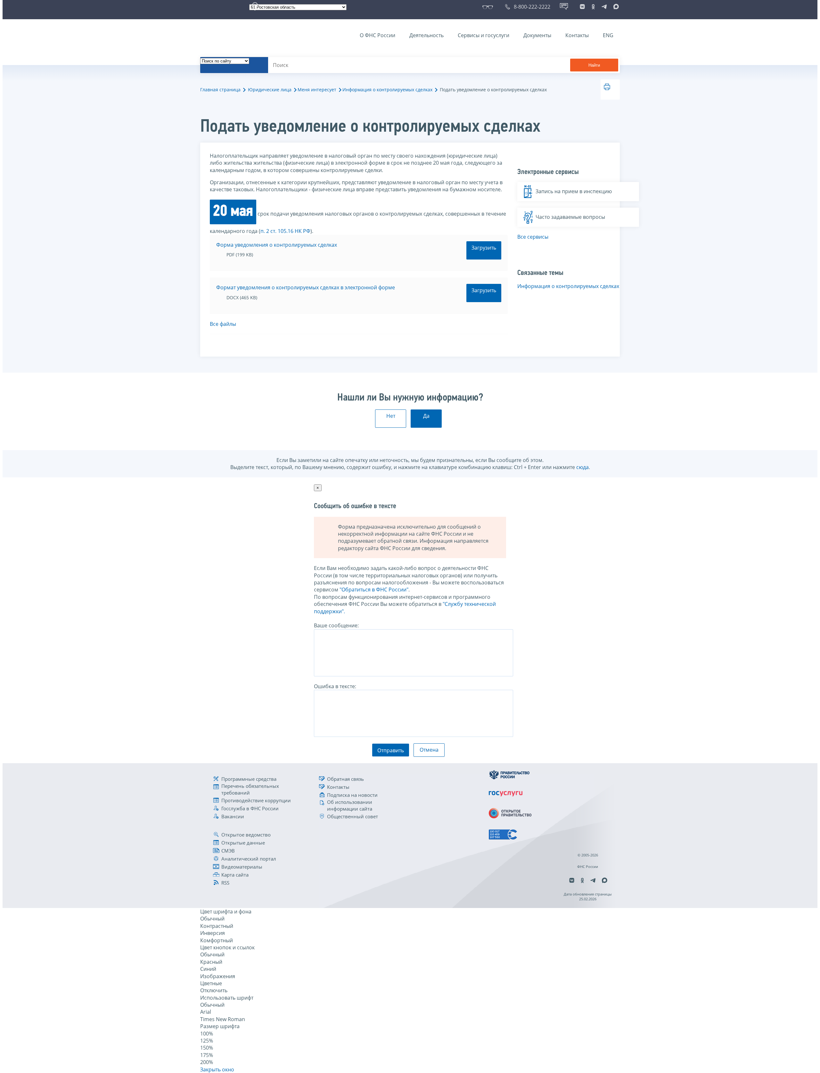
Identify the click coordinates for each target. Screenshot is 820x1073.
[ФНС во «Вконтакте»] (582, 7)
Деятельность (426, 35)
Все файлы (223, 323)
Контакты (577, 35)
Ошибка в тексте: (335, 686)
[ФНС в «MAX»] (615, 7)
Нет (390, 415)
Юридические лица (269, 90)
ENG (608, 35)
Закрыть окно (217, 1069)
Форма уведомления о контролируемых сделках (276, 244)
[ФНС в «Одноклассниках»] (593, 7)
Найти (594, 65)
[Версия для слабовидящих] (489, 6)
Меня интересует (317, 90)
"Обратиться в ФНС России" (374, 589)
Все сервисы (532, 236)
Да (426, 415)
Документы (537, 35)
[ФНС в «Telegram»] (604, 7)
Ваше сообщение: (336, 625)
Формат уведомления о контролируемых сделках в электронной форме (305, 287)
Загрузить (484, 247)
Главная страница (220, 90)
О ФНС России (377, 35)
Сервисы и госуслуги (483, 35)
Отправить (390, 750)
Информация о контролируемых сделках (387, 90)
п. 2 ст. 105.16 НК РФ (285, 231)
